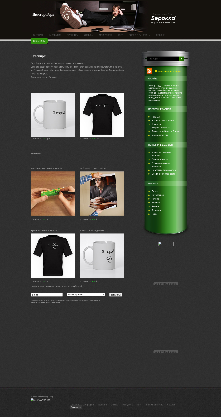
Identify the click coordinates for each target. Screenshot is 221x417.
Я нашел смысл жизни (163, 120)
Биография (88, 405)
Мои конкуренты (160, 135)
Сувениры (76, 407)
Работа (155, 206)
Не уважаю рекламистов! (164, 170)
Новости (156, 202)
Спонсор (156, 14)
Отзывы (114, 405)
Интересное (158, 195)
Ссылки (171, 405)
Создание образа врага (163, 174)
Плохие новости (160, 159)
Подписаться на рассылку (169, 71)
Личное (155, 199)
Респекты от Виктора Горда (165, 131)
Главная (75, 405)
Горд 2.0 (156, 117)
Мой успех (127, 405)
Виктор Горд (43, 14)
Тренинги (156, 210)
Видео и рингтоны (154, 405)
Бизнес (155, 191)
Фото (139, 405)
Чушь (154, 214)
